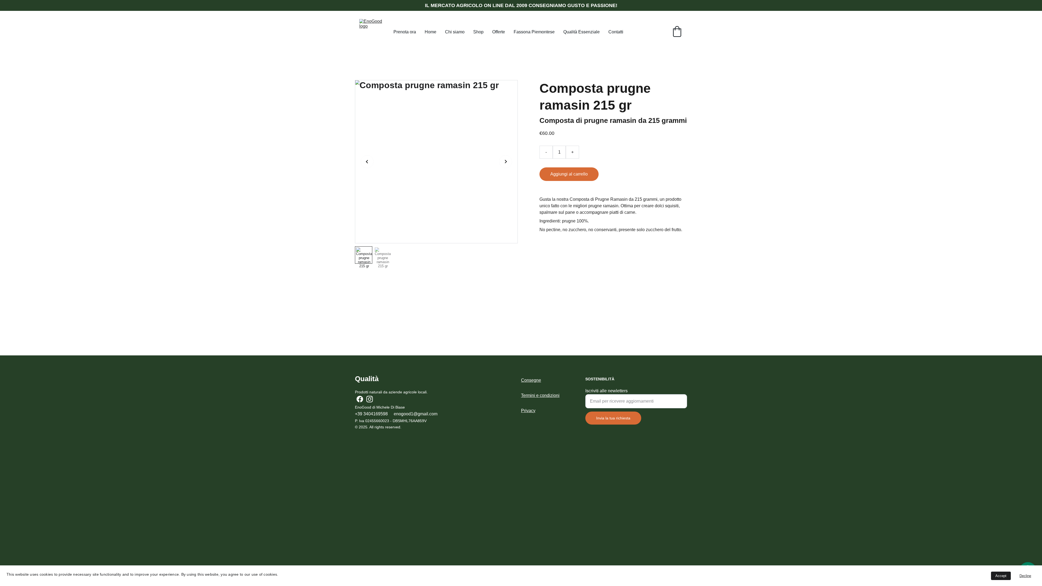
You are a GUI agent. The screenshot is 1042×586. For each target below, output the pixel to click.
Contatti (615, 32)
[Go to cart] (677, 32)
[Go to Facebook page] (360, 399)
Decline (1025, 576)
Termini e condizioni (540, 395)
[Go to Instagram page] (369, 399)
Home (430, 32)
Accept (1000, 576)
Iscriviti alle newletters (606, 390)
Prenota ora (404, 32)
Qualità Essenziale (581, 32)
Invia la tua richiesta (613, 418)
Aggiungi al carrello (569, 174)
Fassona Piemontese (534, 32)
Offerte (498, 32)
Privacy (528, 410)
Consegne (531, 380)
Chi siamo (455, 32)
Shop (478, 32)
